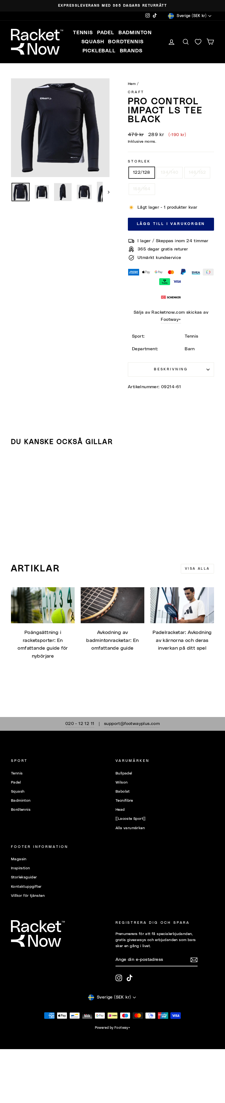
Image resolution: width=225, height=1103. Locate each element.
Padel (16, 782)
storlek (139, 161)
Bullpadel (124, 773)
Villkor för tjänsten (28, 896)
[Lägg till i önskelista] (17, 465)
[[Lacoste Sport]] (131, 819)
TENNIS (83, 32)
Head (120, 810)
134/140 (169, 172)
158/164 (142, 189)
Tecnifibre (124, 801)
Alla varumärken (130, 828)
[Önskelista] (198, 42)
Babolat (123, 791)
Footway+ (171, 319)
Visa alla (197, 568)
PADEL (105, 32)
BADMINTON (135, 32)
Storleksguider (24, 877)
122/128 (141, 172)
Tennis (16, 773)
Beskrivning (171, 369)
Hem (132, 84)
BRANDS (131, 50)
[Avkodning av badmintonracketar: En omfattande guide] (112, 605)
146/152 (197, 172)
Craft (136, 92)
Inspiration (20, 868)
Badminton (21, 801)
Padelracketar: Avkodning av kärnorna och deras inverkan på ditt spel (182, 640)
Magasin (19, 859)
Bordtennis (126, 41)
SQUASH (92, 41)
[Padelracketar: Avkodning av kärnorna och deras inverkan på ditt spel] (182, 605)
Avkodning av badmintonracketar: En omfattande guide (112, 640)
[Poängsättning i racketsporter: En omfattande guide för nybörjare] (43, 605)
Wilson (122, 782)
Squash (17, 791)
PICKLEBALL (99, 50)
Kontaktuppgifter (26, 887)
